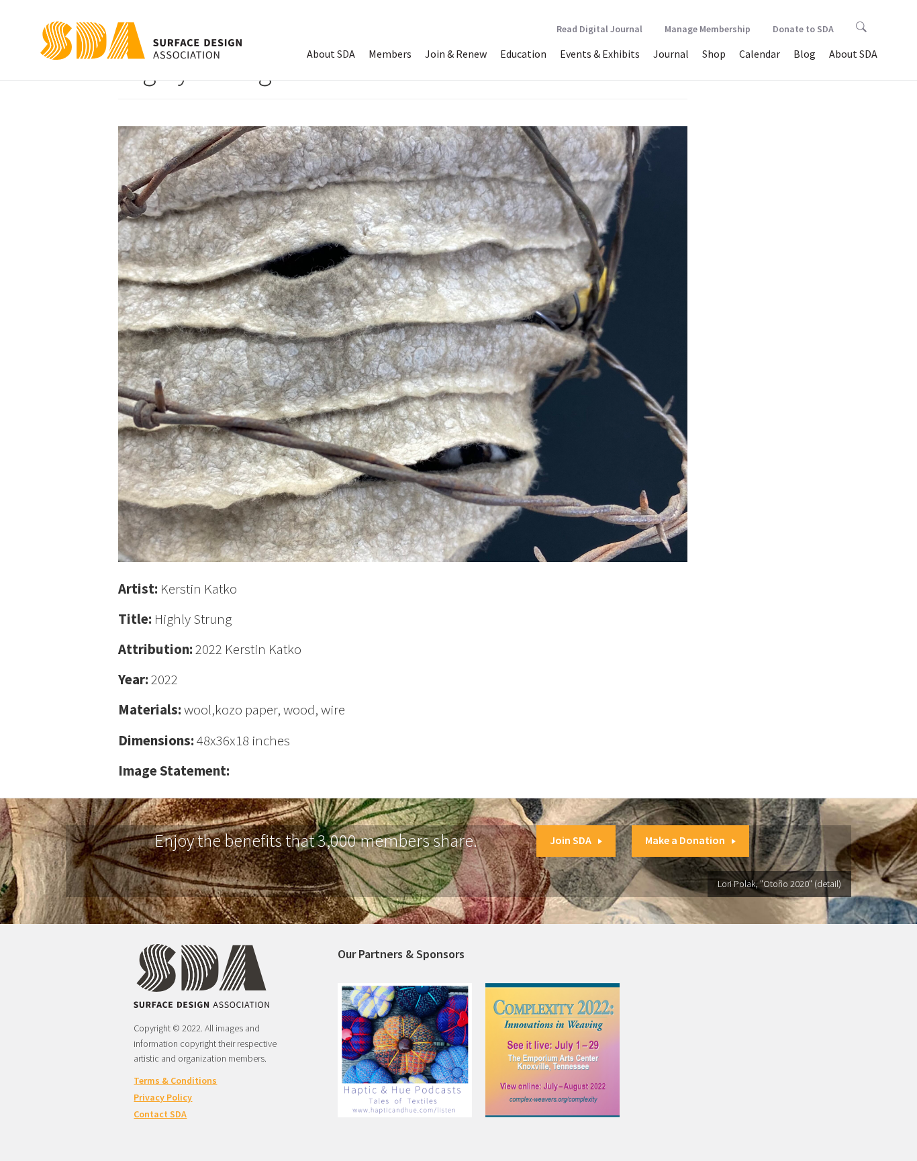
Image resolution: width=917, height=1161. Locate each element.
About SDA (331, 53)
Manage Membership (708, 29)
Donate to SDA (803, 29)
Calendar (759, 53)
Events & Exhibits (600, 53)
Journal (671, 53)
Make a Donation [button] (685, 840)
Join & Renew (456, 53)
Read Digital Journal (599, 29)
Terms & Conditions (175, 1080)
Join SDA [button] (570, 840)
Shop (714, 53)
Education (523, 53)
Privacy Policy (163, 1097)
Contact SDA (160, 1114)
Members (390, 53)
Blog (804, 53)
